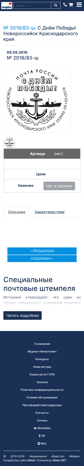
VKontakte (43, 428)
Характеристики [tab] (50, 212)
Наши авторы (42, 366)
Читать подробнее (22, 315)
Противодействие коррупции (42, 405)
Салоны (42, 420)
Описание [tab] (16, 212)
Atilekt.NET (59, 460)
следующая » (42, 258)
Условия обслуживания (42, 397)
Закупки (42, 382)
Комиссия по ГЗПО (42, 374)
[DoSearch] (55, 5)
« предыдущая (42, 251)
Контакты (42, 412)
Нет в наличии (59, 186)
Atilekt (31, 460)
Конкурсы (42, 359)
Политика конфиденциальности (42, 389)
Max (43, 443)
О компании (42, 343)
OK (43, 435)
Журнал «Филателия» (42, 351)
